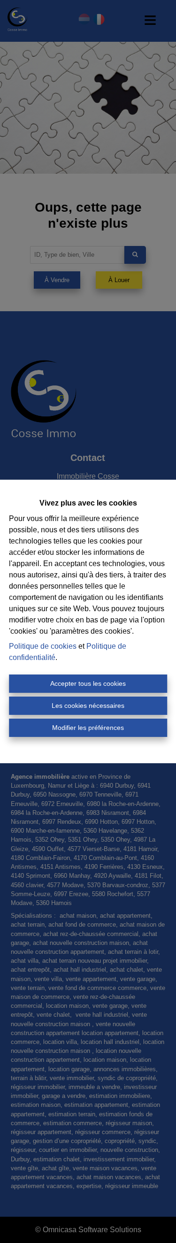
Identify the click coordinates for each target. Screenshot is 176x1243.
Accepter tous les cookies (88, 683)
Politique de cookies (43, 646)
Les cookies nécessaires (88, 705)
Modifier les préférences (88, 727)
